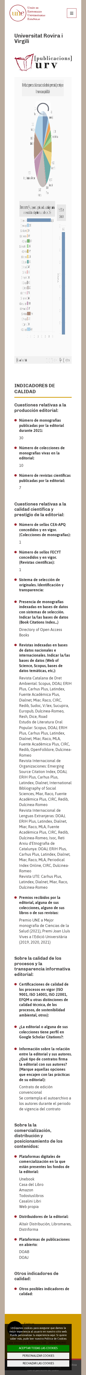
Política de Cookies (55, 1338)
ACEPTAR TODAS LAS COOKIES (38, 1348)
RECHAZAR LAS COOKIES (38, 1363)
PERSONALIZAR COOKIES (38, 1355)
